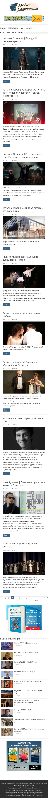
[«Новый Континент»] (24, 7)
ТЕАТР (15, 44)
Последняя (34, 600)
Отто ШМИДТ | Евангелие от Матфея (27, 681)
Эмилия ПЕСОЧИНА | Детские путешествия (29, 719)
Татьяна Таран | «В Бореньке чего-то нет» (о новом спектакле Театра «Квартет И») (24, 92)
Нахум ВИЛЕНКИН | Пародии (24, 672)
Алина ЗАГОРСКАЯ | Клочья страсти (27, 652)
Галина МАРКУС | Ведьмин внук (25, 643)
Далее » (6, 81)
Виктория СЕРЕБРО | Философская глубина (30, 710)
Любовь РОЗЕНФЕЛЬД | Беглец (25, 662)
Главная (3, 28)
